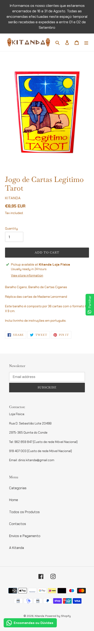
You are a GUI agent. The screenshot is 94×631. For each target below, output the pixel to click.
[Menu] (86, 42)
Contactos (17, 524)
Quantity (11, 228)
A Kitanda (16, 548)
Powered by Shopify (58, 616)
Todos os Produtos (24, 512)
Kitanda (39, 616)
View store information (27, 275)
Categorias (17, 488)
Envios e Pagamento (24, 536)
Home (13, 500)
